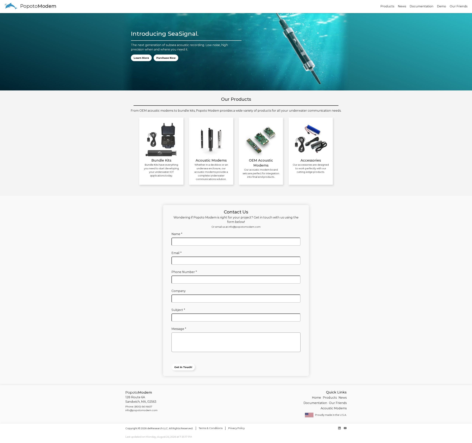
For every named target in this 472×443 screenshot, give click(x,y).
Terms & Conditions (211, 428)
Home (316, 397)
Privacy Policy (236, 428)
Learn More (141, 57)
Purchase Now (166, 57)
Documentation (315, 403)
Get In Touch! (183, 367)
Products (330, 397)
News (343, 397)
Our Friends (338, 403)
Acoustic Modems (334, 408)
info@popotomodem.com (244, 226)
